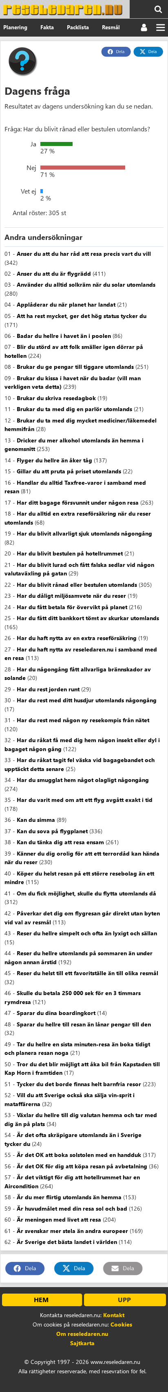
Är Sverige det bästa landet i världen (67, 1242)
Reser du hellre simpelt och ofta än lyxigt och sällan (87, 933)
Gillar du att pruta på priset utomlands (69, 471)
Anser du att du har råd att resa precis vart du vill (84, 253)
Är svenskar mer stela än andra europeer (72, 1231)
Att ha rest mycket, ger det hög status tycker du (81, 316)
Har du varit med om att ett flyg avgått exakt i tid (85, 800)
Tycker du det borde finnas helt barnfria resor (79, 1084)
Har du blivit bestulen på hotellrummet (70, 553)
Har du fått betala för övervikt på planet (72, 607)
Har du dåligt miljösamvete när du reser (71, 595)
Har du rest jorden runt (48, 689)
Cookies (121, 1324)
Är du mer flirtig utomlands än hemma (69, 1197)
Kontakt (113, 1315)
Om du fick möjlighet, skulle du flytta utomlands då (86, 893)
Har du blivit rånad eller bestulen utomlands (77, 584)
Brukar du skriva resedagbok (56, 398)
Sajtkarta (82, 1343)
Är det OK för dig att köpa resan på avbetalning (82, 1166)
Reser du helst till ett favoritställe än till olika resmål (87, 973)
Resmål (111, 27)
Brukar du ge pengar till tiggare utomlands (75, 366)
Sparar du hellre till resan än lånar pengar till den (84, 1024)
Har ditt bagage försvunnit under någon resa (78, 502)
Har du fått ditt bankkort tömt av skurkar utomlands (88, 618)
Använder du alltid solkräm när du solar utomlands (86, 284)
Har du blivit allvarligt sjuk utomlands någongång (84, 533)
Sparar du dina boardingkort (56, 1013)
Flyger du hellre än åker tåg (54, 460)
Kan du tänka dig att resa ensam (60, 842)
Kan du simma (36, 819)
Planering (15, 27)
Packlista (78, 27)
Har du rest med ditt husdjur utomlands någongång (87, 700)
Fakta (47, 27)
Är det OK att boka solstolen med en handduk (79, 1155)
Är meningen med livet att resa (59, 1219)
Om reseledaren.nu (82, 1334)
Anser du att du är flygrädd (54, 273)
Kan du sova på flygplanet (52, 831)
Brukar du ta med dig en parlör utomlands (74, 409)
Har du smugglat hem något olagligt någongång (83, 780)
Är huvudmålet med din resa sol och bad (72, 1208)
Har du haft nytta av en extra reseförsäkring (77, 638)
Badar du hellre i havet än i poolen (64, 336)
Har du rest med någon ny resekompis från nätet (83, 720)
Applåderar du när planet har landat (66, 304)
